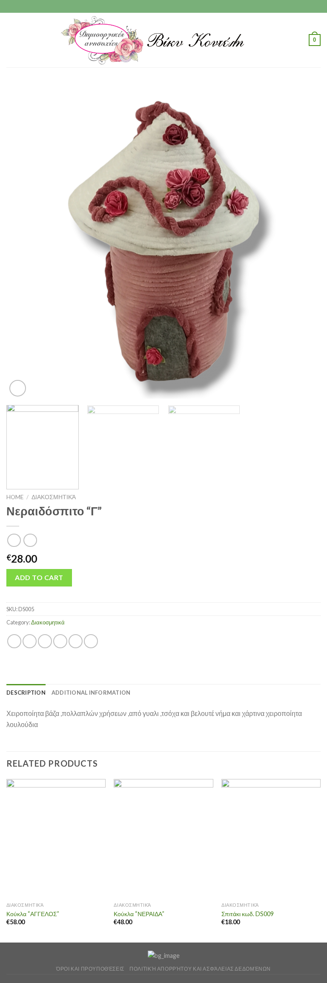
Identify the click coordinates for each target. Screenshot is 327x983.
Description (26, 692)
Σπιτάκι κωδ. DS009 (247, 913)
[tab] (26, 692)
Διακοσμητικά (54, 497)
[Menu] (11, 39)
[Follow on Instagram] (163, 6)
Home (14, 497)
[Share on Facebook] (30, 641)
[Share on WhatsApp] (14, 641)
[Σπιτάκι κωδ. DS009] (271, 838)
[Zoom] (17, 388)
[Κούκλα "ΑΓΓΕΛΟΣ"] (56, 838)
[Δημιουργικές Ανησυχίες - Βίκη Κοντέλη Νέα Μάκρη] (164, 40)
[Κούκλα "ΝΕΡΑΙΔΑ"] (163, 838)
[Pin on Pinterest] (76, 641)
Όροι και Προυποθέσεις (90, 969)
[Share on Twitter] (45, 641)
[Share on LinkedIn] (91, 641)
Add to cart (39, 577)
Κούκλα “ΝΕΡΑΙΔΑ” (139, 913)
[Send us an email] (171, 6)
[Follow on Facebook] (155, 6)
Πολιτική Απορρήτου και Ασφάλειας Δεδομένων (200, 969)
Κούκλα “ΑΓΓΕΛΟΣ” (32, 913)
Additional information (91, 692)
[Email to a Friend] (60, 641)
